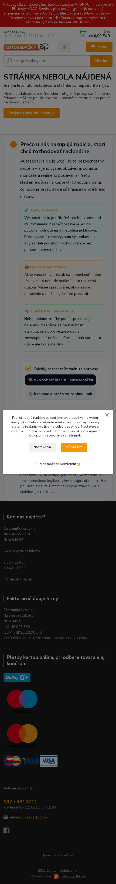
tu (78, 464)
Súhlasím (74, 447)
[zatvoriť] (107, 415)
